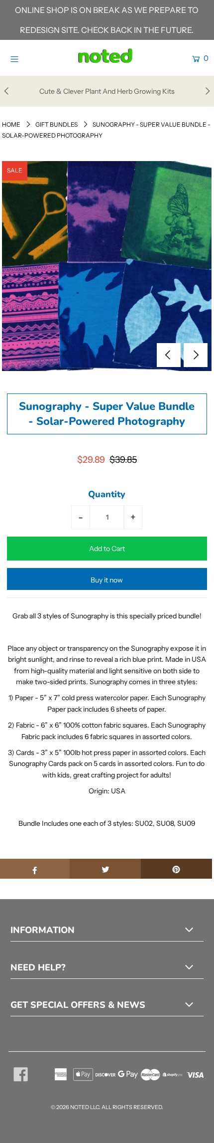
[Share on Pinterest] (176, 869)
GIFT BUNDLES (56, 124)
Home (11, 124)
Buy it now (107, 579)
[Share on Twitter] (105, 869)
